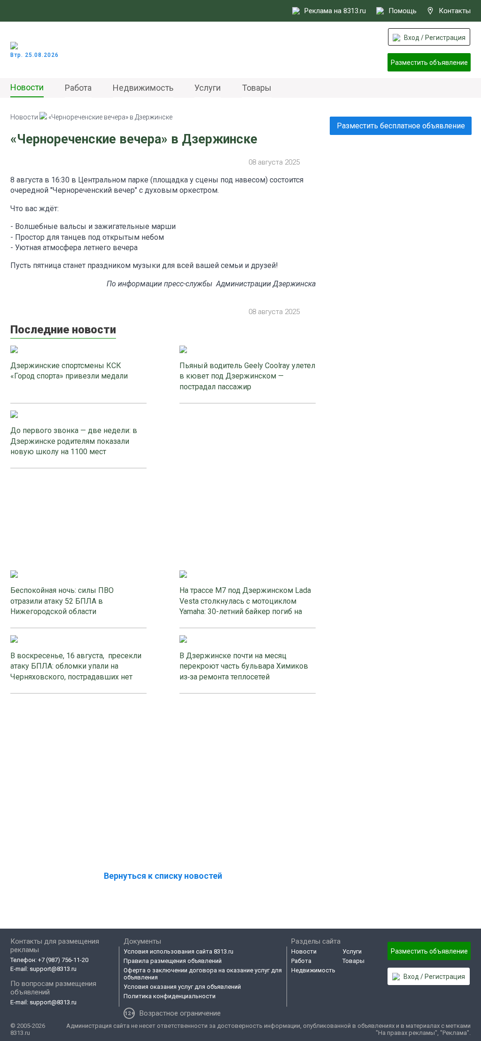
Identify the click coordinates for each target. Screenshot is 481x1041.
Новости (27, 87)
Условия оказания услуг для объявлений (182, 986)
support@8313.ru (53, 968)
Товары (257, 88)
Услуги (207, 88)
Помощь (402, 11)
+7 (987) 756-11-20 (63, 959)
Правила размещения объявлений (173, 960)
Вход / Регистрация (434, 37)
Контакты (455, 11)
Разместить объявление (429, 62)
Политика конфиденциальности (170, 996)
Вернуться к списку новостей (163, 876)
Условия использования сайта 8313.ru (178, 951)
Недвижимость (143, 88)
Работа (78, 88)
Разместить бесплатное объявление (401, 125)
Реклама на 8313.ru (335, 11)
